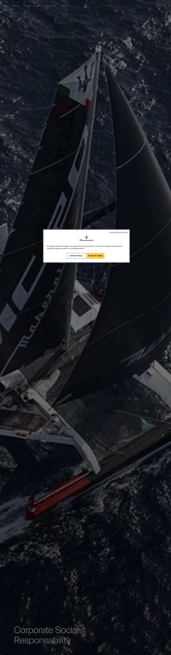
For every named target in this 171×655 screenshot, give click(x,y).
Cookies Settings (75, 256)
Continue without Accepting (118, 232)
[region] (86, 246)
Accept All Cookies (95, 256)
